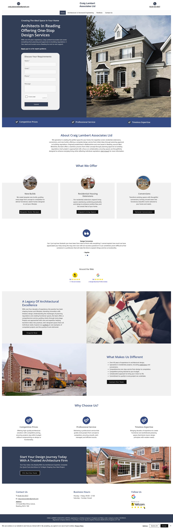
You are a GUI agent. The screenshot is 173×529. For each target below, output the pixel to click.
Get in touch (105, 151)
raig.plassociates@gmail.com (28, 499)
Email (27, 68)
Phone (27, 76)
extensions (143, 365)
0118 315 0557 (23, 496)
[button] (30, 473)
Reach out (24, 49)
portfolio (46, 325)
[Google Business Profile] (133, 497)
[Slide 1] (85, 255)
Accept (164, 526)
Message (28, 84)
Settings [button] (145, 526)
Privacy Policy (79, 526)
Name (27, 61)
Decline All (154, 526)
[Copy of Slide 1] (87, 255)
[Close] (170, 525)
